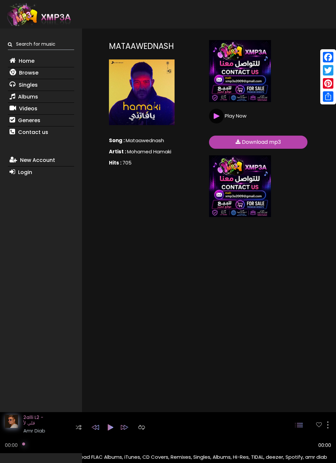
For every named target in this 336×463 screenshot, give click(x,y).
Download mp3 (261, 142)
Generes (28, 120)
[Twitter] (328, 70)
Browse (28, 73)
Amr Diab (34, 430)
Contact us (32, 132)
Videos (27, 108)
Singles (27, 85)
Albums (27, 96)
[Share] (328, 96)
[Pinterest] (328, 83)
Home (25, 61)
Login (24, 172)
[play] (319, 424)
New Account (37, 160)
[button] (79, 427)
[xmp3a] (38, 14)
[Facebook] (328, 57)
